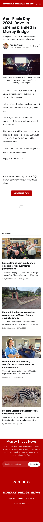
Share (35, 46)
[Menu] (40, 3)
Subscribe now (21, 193)
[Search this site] (36, 3)
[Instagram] (28, 482)
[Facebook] (15, 482)
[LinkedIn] (19, 482)
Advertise (30, 498)
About (20, 498)
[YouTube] (24, 482)
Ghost (26, 503)
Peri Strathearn (16, 45)
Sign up (12, 498)
